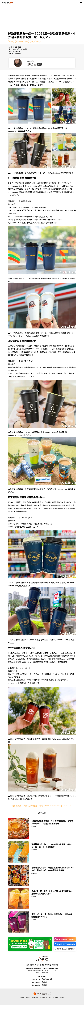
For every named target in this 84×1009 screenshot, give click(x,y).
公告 (27, 965)
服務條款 (33, 965)
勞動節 (11, 41)
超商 (26, 41)
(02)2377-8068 (43, 968)
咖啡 (32, 41)
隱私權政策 (40, 965)
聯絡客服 (55, 965)
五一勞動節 (19, 41)
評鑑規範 (48, 965)
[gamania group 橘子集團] (42, 994)
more (38, 41)
